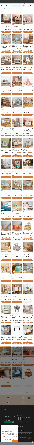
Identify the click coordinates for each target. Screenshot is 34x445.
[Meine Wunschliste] (30, 6)
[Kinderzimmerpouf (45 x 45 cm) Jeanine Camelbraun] (28, 372)
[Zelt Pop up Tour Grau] (17, 102)
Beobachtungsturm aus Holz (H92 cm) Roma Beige (5, 338)
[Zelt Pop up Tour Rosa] (28, 19)
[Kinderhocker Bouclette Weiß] (17, 330)
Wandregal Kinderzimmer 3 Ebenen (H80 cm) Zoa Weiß (16, 192)
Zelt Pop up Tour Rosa (26, 25)
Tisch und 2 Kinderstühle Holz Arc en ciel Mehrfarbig (6, 275)
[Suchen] (24, 6)
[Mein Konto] (28, 6)
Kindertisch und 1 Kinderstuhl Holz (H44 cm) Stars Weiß (28, 192)
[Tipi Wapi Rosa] (28, 81)
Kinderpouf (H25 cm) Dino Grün (16, 275)
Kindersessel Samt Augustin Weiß (5, 358)
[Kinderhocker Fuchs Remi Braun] (28, 226)
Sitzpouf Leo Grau (14, 254)
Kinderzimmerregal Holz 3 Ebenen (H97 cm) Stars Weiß (17, 359)
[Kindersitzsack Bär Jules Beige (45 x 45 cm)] (6, 164)
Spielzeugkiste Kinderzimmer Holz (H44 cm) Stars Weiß (16, 151)
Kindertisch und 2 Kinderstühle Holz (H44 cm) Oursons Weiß (5, 255)
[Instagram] (22, 426)
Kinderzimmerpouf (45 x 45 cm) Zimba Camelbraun (5, 109)
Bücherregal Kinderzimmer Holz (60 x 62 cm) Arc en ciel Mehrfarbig (16, 213)
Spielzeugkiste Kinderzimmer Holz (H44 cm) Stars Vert (27, 151)
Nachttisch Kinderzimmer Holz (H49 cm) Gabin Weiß (5, 47)
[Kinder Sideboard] (6, 81)
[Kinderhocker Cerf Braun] (28, 164)
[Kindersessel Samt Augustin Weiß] (5, 351)
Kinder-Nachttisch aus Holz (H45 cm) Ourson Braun (27, 47)
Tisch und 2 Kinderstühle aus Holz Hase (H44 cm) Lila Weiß (28, 275)
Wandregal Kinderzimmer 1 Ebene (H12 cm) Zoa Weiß (6, 151)
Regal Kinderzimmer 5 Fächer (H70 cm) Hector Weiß (16, 68)
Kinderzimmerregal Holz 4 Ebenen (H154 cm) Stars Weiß (5, 296)
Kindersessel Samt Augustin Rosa (28, 212)
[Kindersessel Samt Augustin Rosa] (28, 206)
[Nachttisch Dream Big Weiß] (28, 289)
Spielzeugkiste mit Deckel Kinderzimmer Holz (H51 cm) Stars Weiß (28, 130)
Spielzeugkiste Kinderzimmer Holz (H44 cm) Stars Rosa (16, 26)
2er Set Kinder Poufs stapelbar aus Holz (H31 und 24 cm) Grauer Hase (6, 234)
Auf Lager (6, 48)
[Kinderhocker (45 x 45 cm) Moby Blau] (17, 372)
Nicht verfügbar (17, 235)
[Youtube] (20, 426)
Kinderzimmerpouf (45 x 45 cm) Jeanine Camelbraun (27, 380)
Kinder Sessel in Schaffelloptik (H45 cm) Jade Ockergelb (27, 255)
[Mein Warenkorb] (32, 6)
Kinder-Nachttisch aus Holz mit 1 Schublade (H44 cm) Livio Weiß (6, 26)
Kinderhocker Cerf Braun (26, 171)
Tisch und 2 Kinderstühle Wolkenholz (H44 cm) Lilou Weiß (27, 317)
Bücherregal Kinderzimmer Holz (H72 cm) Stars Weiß (6, 317)
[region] (17, 9)
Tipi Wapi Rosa (25, 88)
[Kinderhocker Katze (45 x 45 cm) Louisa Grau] (17, 122)
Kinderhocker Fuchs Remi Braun (27, 233)
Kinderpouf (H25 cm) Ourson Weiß (5, 380)
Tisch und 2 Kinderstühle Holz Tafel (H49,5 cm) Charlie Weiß (5, 68)
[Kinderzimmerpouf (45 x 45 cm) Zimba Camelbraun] (6, 102)
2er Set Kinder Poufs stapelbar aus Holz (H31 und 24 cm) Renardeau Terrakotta (16, 234)
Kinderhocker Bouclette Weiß (16, 337)
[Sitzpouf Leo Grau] (17, 247)
